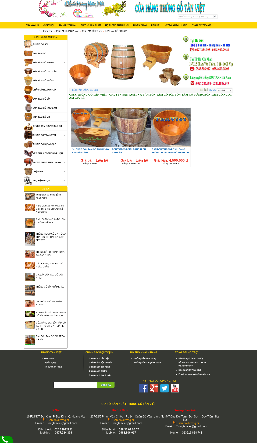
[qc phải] (207, 85)
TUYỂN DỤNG (140, 25)
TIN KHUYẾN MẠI (67, 25)
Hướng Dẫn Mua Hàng (145, 358)
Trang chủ (47, 31)
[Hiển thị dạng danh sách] (206, 90)
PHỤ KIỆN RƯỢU (41, 180)
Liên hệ (102, 160)
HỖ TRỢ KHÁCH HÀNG (175, 25)
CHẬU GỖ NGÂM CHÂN (44, 90)
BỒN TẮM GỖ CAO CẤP (44, 71)
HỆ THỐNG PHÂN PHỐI (116, 25)
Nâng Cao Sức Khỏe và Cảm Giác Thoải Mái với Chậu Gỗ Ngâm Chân (50, 209)
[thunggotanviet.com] (125, 60)
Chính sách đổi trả (98, 371)
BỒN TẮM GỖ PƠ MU (91, 31)
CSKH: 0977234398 (201, 25)
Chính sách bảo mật (99, 358)
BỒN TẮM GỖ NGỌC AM (45, 108)
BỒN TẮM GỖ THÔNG (43, 80)
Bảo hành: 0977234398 (190, 370)
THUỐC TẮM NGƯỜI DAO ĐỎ (47, 126)
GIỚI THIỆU (49, 25)
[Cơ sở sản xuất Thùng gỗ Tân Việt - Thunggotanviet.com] (82, 17)
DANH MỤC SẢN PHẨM (66, 31)
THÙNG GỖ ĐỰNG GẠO (44, 144)
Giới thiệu (49, 358)
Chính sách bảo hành (99, 367)
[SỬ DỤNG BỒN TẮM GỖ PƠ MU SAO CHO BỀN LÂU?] (91, 147)
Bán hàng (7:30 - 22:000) (191, 358)
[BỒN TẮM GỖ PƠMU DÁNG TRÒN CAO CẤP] (131, 147)
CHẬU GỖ (38, 171)
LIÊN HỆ (155, 25)
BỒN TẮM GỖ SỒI (41, 99)
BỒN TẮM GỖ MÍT (41, 117)
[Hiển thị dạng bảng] (202, 90)
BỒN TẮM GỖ (39, 53)
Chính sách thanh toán (100, 375)
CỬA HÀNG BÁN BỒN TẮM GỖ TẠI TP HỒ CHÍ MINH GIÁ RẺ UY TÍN (51, 326)
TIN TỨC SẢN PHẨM (91, 25)
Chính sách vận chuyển (100, 362)
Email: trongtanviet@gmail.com (194, 374)
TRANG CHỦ (32, 25)
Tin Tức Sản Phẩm (53, 367)
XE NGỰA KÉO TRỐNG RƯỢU (48, 153)
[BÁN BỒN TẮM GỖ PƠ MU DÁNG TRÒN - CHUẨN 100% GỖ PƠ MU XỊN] (171, 147)
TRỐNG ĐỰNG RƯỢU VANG (47, 162)
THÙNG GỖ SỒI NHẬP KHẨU (50, 287)
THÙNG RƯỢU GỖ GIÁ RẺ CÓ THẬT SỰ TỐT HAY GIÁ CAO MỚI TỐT (51, 237)
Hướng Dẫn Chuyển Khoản (147, 362)
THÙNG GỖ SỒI (40, 44)
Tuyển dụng (50, 362)
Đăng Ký (106, 384)
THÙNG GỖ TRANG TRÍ (44, 135)
